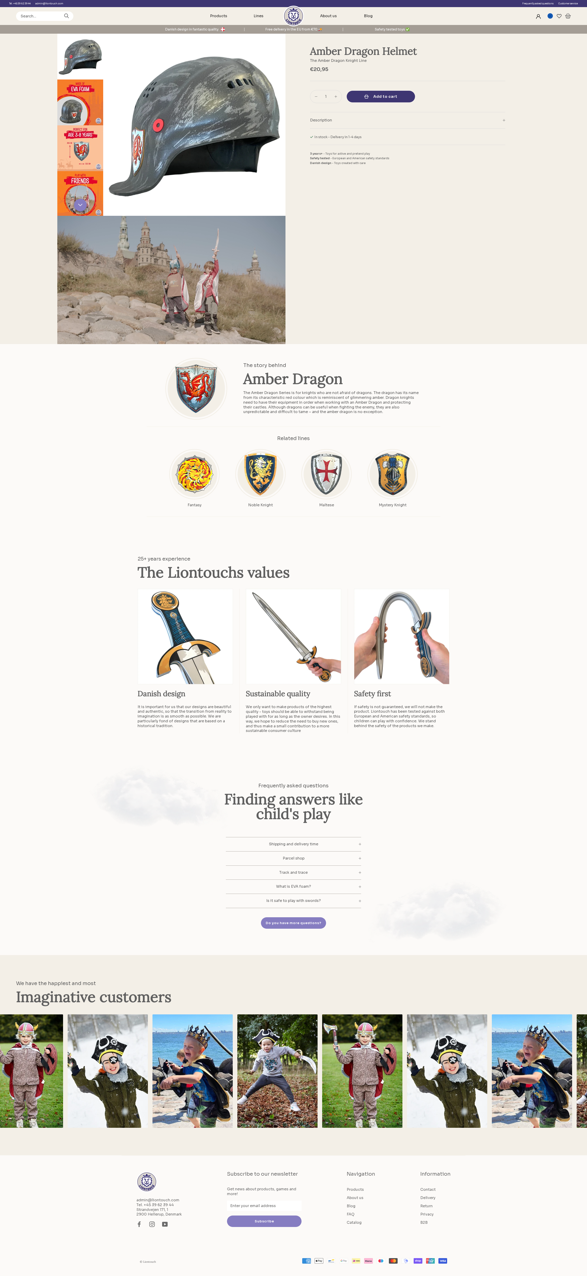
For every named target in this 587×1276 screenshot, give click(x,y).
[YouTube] (165, 1224)
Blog (368, 16)
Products (218, 16)
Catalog (354, 1222)
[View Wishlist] (559, 16)
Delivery (427, 1197)
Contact (428, 1189)
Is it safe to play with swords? (293, 900)
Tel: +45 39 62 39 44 (20, 3)
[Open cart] (568, 16)
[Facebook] (139, 1224)
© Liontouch (148, 1261)
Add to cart (385, 96)
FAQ (350, 1214)
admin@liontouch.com (49, 3)
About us (328, 16)
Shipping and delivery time (293, 844)
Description (321, 120)
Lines (258, 16)
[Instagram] (152, 1224)
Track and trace (293, 872)
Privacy (427, 1214)
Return (426, 1206)
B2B (424, 1222)
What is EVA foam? (293, 886)
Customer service (568, 3)
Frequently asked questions (538, 3)
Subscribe (264, 1221)
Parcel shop (294, 858)
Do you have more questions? (293, 923)
